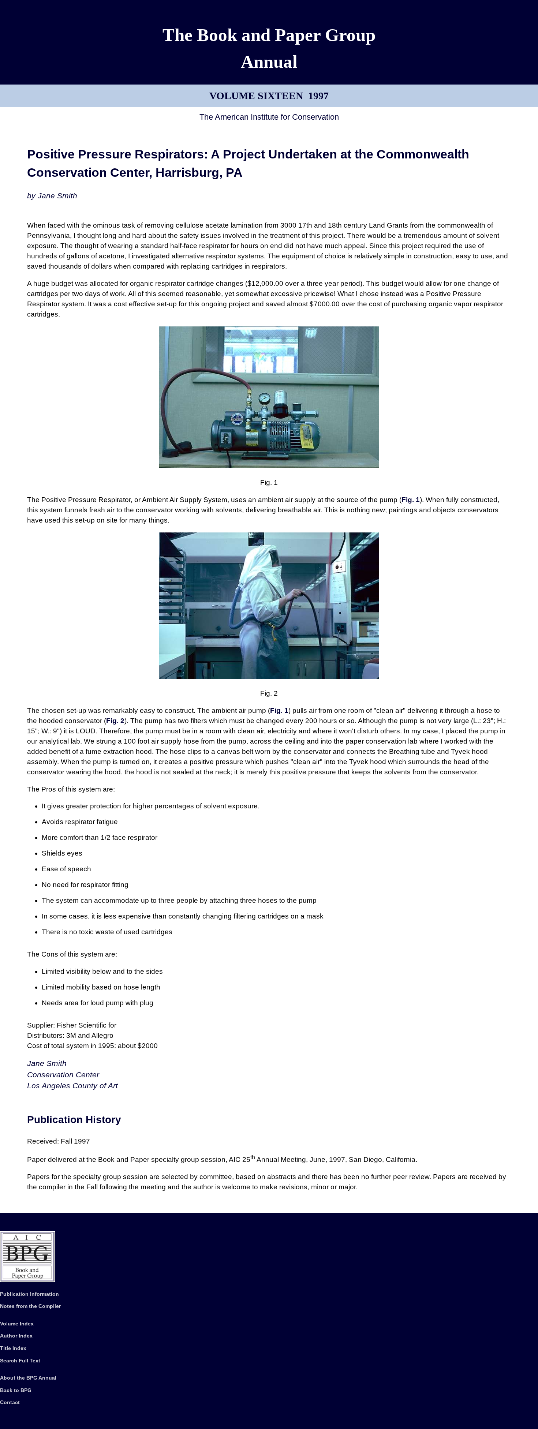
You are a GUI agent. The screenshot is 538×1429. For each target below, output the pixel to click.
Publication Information (29, 1294)
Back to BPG (15, 1390)
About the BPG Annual (28, 1378)
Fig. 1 (410, 500)
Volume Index (17, 1324)
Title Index (13, 1348)
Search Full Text (20, 1360)
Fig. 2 (115, 721)
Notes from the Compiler (30, 1306)
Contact (10, 1402)
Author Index (16, 1336)
